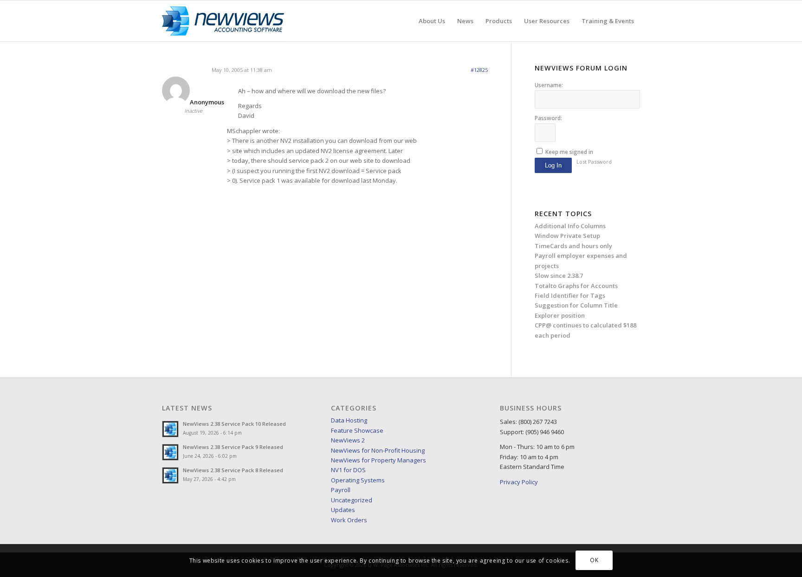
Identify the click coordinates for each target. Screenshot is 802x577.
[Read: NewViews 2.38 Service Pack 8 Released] (170, 475)
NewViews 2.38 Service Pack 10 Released (234, 423)
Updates (343, 510)
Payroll (340, 490)
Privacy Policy (519, 482)
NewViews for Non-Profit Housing (378, 450)
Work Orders (349, 520)
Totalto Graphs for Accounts (576, 286)
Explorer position (560, 315)
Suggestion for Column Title (576, 305)
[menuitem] (432, 20)
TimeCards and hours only (573, 246)
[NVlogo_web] (223, 20)
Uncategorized (351, 500)
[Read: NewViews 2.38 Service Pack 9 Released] (170, 452)
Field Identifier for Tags (570, 295)
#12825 (479, 69)
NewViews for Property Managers (378, 460)
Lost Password (594, 161)
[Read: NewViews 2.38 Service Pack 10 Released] (170, 429)
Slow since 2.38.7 (559, 275)
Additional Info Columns (570, 226)
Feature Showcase (357, 430)
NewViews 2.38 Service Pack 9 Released (233, 446)
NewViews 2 (348, 440)
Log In (553, 165)
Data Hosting (349, 420)
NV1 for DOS (348, 470)
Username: (549, 85)
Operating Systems (358, 480)
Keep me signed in (569, 152)
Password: (548, 118)
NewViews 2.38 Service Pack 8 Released (233, 470)
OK (594, 560)
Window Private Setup (567, 235)
